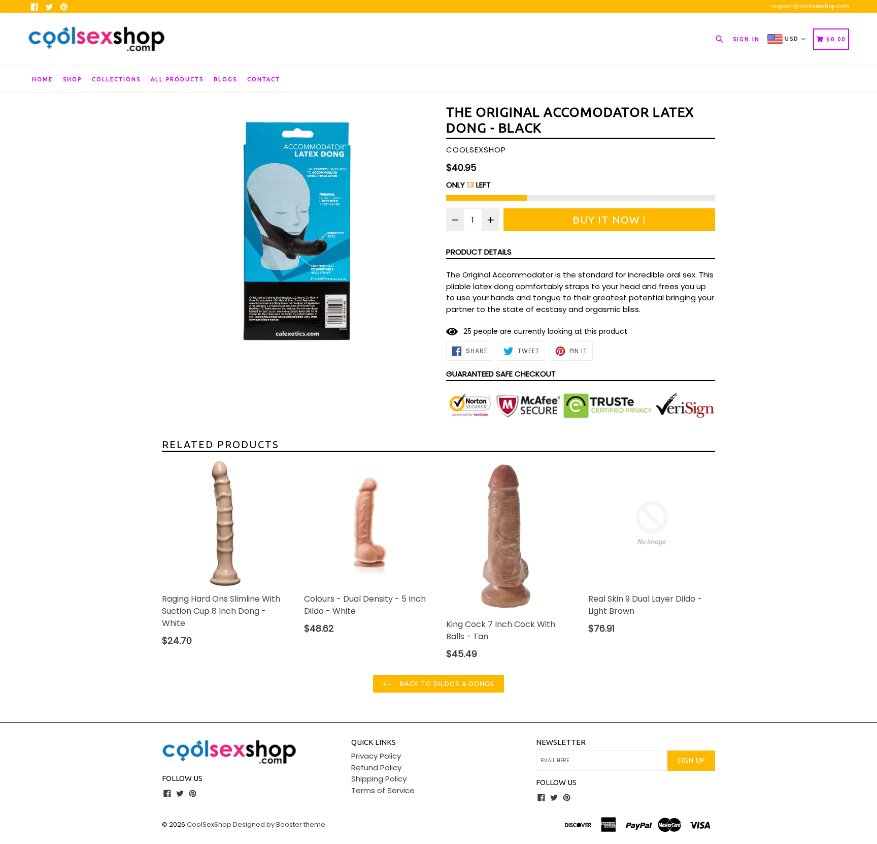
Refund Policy (376, 767)
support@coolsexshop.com (810, 6)
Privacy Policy (376, 756)
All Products (177, 79)
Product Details (479, 251)
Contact (263, 79)
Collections (116, 79)
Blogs (225, 79)
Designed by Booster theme (279, 824)
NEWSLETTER (561, 742)
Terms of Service (383, 790)
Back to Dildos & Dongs (446, 683)
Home (42, 79)
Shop (72, 79)
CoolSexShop (209, 824)
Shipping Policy (379, 778)
